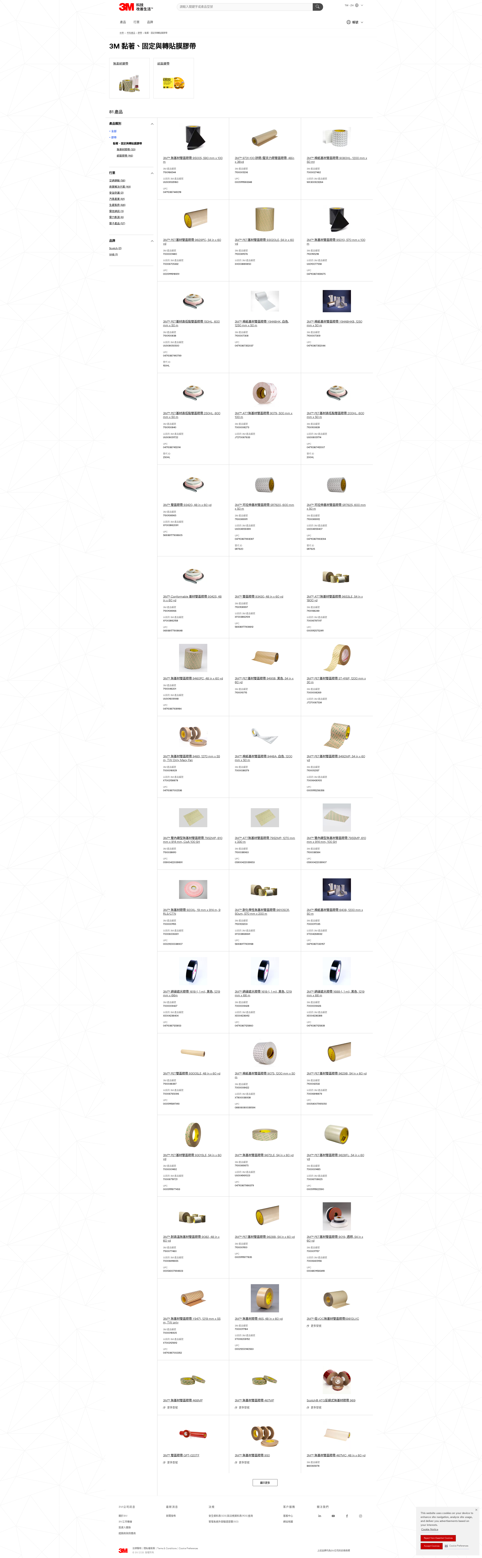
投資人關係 (125, 1527)
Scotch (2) (115, 248)
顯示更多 (265, 1483)
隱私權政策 (149, 1548)
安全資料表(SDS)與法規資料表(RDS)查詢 (231, 1516)
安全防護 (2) (116, 193)
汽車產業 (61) (117, 199)
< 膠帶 (113, 137)
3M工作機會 (125, 1522)
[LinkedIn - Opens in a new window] (320, 1516)
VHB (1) (113, 254)
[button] (456, 1546)
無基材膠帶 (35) (126, 149)
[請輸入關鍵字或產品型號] (318, 7)
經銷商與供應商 (127, 1533)
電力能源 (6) (116, 217)
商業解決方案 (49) (120, 187)
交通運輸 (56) (117, 180)
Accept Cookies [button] (431, 1546)
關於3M (123, 1516)
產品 (123, 22)
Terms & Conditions (167, 1548)
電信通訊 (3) (116, 211)
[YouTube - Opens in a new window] (333, 1516)
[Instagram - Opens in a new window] (360, 1516)
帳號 (355, 22)
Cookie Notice (429, 1529)
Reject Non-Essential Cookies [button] (438, 1538)
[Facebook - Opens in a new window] (347, 1516)
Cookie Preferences (188, 1548)
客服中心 (288, 1516)
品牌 (150, 22)
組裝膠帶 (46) (125, 156)
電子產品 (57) (117, 223)
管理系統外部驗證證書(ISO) (224, 1522)
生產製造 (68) (117, 205)
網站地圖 (288, 1522)
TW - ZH (349, 6)
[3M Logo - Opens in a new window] (140, 7)
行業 (136, 22)
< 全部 (113, 131)
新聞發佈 (171, 1516)
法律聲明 (136, 1548)
